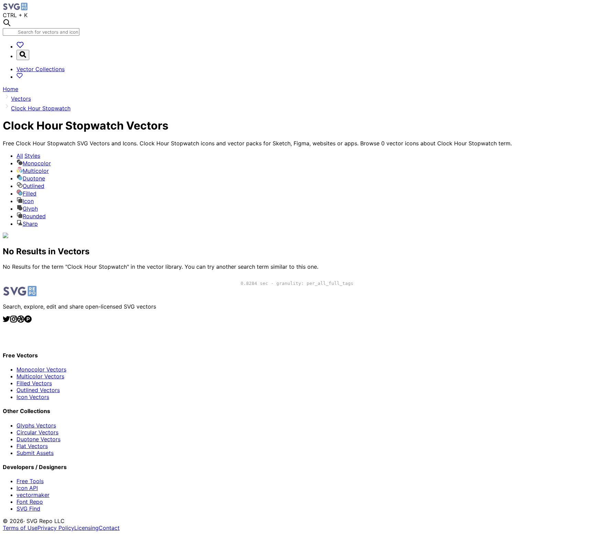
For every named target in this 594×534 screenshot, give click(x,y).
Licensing (86, 527)
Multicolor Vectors (40, 376)
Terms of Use (20, 527)
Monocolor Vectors (41, 369)
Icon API (27, 488)
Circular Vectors (37, 432)
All (28, 155)
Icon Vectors (32, 396)
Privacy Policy (55, 527)
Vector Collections (40, 69)
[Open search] (22, 55)
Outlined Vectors (38, 390)
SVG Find (28, 508)
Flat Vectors (32, 446)
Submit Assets (35, 452)
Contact (109, 527)
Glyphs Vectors (36, 425)
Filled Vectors (34, 383)
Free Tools (30, 481)
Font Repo (29, 501)
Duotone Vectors (38, 439)
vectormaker (33, 494)
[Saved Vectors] (20, 46)
